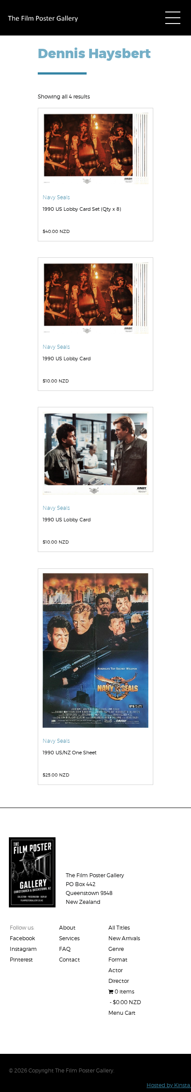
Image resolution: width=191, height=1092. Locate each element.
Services (69, 938)
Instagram (23, 949)
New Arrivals (124, 938)
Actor (115, 970)
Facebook (22, 938)
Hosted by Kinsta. (169, 1085)
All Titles (119, 927)
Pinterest (21, 959)
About (67, 927)
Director (118, 981)
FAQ (65, 949)
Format (117, 959)
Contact (69, 959)
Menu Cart (121, 1012)
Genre (116, 949)
